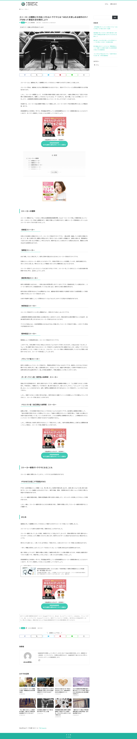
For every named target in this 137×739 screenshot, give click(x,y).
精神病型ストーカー (36, 169)
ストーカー (39, 22)
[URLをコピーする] (83, 74)
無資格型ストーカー (36, 167)
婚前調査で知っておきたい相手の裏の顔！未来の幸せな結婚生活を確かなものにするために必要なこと (105, 34)
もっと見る (54, 172)
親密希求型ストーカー (36, 165)
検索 (115, 17)
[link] (39, 660)
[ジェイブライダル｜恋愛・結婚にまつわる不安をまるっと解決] (30, 4)
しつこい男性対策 (31, 22)
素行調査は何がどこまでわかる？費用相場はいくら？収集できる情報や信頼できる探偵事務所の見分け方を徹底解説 (105, 48)
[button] (25, 74)
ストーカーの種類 (33, 158)
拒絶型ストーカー (35, 160)
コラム (23, 22)
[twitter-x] (68, 735)
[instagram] (70, 735)
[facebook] (66, 735)
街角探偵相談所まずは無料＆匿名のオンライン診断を (54, 144)
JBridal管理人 (27, 662)
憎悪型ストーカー (35, 163)
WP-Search (43, 728)
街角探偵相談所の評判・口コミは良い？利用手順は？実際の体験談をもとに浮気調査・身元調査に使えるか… (60, 569)
